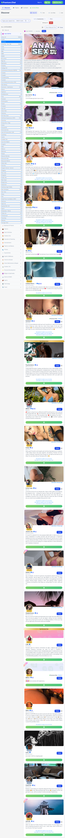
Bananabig (29, 207)
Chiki (27, 644)
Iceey (27, 752)
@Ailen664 (28, 129)
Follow (43, 31)
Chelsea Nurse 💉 (31, 283)
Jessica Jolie (29, 531)
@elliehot (28, 410)
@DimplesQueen (29, 614)
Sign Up (47, 2)
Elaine (27, 710)
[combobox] (55, 19)
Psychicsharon (30, 365)
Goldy (27, 448)
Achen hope (29, 488)
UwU (27, 128)
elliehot (28, 408)
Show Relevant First (51, 27)
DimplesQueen (30, 613)
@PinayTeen (28, 786)
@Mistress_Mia (29, 252)
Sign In (39, 2)
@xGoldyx (28, 449)
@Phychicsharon (29, 366)
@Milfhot (28, 679)
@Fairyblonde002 (30, 712)
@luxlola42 (28, 574)
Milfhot (28, 677)
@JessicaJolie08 (29, 533)
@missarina (28, 96)
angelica (28, 164)
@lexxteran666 (29, 754)
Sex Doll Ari (29, 95)
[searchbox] (57, 19)
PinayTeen (29, 785)
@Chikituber (28, 645)
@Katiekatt (28, 322)
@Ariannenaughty (30, 285)
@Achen (27, 489)
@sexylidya (28, 822)
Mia (27, 251)
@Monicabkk (28, 208)
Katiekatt (28, 321)
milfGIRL (28, 821)
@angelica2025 (29, 165)
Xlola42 (28, 572)
